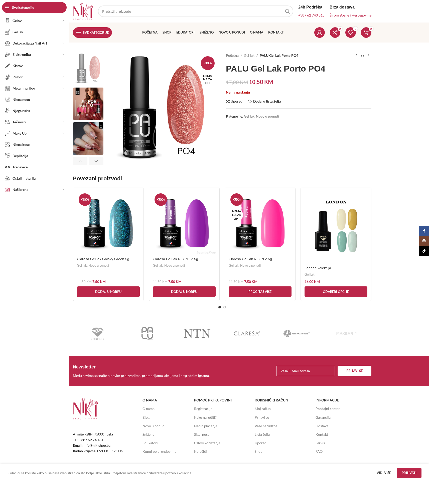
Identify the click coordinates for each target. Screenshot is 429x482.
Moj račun (263, 408)
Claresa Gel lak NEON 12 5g (175, 259)
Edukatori (150, 443)
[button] (80, 161)
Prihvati (409, 473)
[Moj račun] (319, 33)
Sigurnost (201, 434)
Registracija (203, 408)
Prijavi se (262, 417)
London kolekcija (318, 268)
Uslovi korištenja (207, 443)
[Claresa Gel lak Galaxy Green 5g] (108, 223)
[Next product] (368, 56)
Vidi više (384, 473)
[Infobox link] (146, 370)
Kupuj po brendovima (159, 451)
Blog (146, 417)
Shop (258, 451)
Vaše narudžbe (266, 426)
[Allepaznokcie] (297, 333)
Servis (320, 443)
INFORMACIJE (327, 400)
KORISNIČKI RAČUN (271, 400)
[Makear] (346, 333)
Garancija (323, 417)
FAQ (319, 451)
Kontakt (322, 434)
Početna (232, 55)
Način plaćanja (205, 426)
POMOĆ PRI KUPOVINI (213, 400)
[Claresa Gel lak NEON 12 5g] (184, 223)
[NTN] (197, 333)
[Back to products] (362, 56)
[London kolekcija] (336, 227)
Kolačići (200, 451)
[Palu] (147, 333)
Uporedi (261, 443)
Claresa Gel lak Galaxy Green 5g (103, 259)
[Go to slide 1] (219, 307)
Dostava (322, 426)
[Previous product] (356, 56)
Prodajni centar (328, 408)
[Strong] (98, 333)
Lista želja (262, 434)
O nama (148, 408)
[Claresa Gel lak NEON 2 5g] (260, 223)
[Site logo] (83, 11)
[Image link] (85, 408)
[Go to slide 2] (224, 307)
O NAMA (149, 400)
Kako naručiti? (205, 417)
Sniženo (148, 434)
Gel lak (249, 55)
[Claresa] (247, 333)
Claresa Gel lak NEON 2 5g (250, 259)
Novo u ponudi (267, 116)
